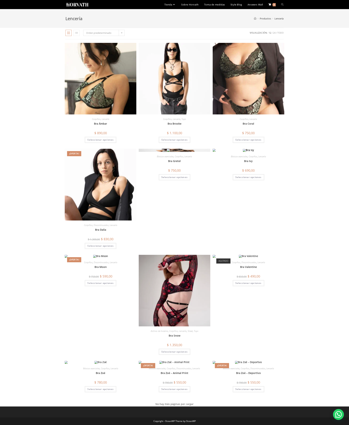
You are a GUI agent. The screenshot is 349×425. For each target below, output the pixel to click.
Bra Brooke (174, 123)
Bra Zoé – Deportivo (248, 373)
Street (190, 331)
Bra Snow (174, 335)
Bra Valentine (248, 267)
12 (270, 32)
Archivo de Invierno (159, 331)
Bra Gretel (174, 161)
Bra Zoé (100, 373)
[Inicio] (255, 18)
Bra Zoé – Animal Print (174, 373)
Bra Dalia (100, 229)
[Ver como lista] (76, 33)
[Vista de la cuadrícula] (68, 33)
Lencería (279, 18)
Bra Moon (101, 267)
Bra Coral (248, 123)
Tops (183, 119)
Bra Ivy (248, 161)
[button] (338, 414)
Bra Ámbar (100, 123)
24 (274, 32)
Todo (280, 32)
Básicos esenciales (165, 156)
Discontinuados (101, 225)
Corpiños (96, 119)
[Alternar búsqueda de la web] (282, 4)
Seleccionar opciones (100, 139)
